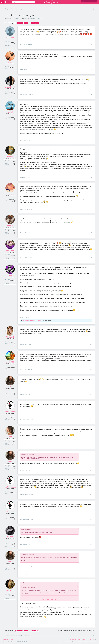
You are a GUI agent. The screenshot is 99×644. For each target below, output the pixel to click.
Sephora (10, 156)
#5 (91, 177)
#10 (91, 344)
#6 (91, 209)
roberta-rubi (39, 320)
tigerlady (10, 112)
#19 (91, 574)
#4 (91, 140)
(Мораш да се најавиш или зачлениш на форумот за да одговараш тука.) (75, 630)
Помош (79, 639)
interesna (32, 320)
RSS (95, 639)
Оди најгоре (90, 639)
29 (31, 23)
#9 (91, 317)
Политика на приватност (89, 641)
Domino (10, 225)
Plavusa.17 (10, 337)
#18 (91, 544)
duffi (10, 437)
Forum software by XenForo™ (17, 641)
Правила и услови (77, 641)
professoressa (10, 412)
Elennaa (10, 537)
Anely (10, 62)
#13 (91, 419)
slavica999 (10, 362)
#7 (91, 233)
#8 (91, 257)
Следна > (36, 23)
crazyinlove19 (10, 87)
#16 (91, 494)
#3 (91, 94)
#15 (91, 470)
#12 (91, 394)
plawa (10, 275)
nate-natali (32, 18)
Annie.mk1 (10, 250)
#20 (91, 624)
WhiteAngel (10, 590)
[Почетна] (2, 2)
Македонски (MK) (8, 639)
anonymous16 (26, 320)
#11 (91, 369)
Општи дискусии (16, 18)
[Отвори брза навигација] (93, 9)
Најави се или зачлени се (89, 1)
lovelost (10, 387)
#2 (91, 69)
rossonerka (10, 194)
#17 (91, 519)
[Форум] (5, 2)
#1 (91, 44)
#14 (91, 444)
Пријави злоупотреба (65, 641)
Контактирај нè (72, 639)
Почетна (84, 639)
